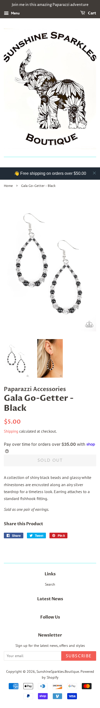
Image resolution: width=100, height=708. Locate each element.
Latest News (50, 599)
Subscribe (79, 656)
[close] (94, 173)
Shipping (11, 431)
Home (8, 186)
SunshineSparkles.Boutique (57, 671)
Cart (91, 13)
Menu (15, 13)
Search (50, 584)
